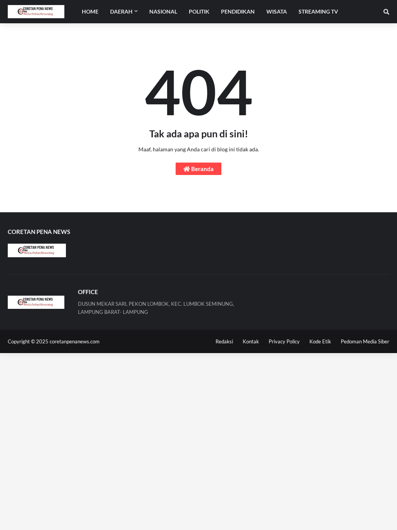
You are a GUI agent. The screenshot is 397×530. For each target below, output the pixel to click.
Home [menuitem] (90, 11)
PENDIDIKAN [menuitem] (238, 11)
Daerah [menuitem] (121, 11)
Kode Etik (320, 341)
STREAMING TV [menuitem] (318, 11)
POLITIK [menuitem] (199, 11)
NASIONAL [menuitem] (163, 11)
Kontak (251, 341)
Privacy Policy (284, 341)
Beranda (202, 168)
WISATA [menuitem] (276, 11)
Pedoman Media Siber (365, 341)
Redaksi (224, 341)
